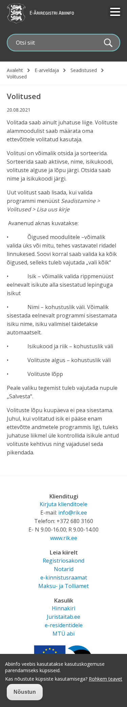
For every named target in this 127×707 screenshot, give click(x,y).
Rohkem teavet (105, 679)
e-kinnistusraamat (63, 577)
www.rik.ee (63, 538)
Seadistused (83, 70)
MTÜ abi (63, 633)
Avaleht (15, 70)
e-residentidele (64, 625)
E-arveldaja (47, 70)
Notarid (63, 569)
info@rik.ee (72, 512)
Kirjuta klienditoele (63, 504)
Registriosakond (63, 560)
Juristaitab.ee (63, 616)
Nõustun (25, 692)
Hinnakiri (63, 608)
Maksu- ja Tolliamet (63, 586)
